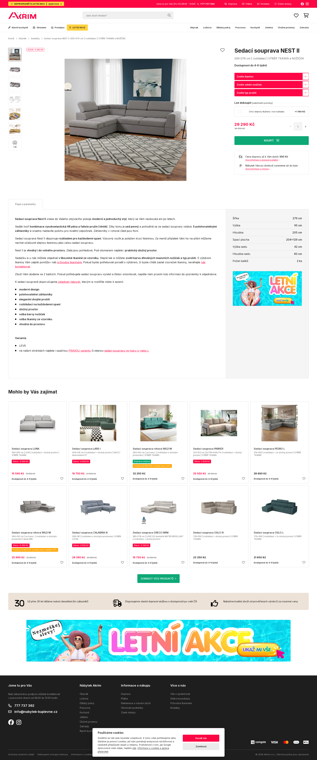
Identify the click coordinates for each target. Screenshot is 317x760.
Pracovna (240, 27)
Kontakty (265, 3)
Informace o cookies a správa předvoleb (92, 754)
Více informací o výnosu (257, 169)
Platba (249, 3)
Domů (11, 38)
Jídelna (269, 27)
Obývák (194, 27)
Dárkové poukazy (180, 698)
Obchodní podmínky (132, 707)
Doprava (232, 3)
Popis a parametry (25, 204)
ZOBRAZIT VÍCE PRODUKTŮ (157, 578)
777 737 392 (24, 706)
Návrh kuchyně (20, 27)
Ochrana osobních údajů (21, 754)
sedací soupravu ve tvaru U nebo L (126, 350)
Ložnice (207, 27)
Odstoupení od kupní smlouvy (52, 754)
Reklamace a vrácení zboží (136, 703)
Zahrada (304, 27)
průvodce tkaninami (69, 262)
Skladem (41, 27)
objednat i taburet (68, 281)
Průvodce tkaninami (181, 703)
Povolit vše (201, 738)
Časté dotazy (284, 3)
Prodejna (59, 27)
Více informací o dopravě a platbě (261, 160)
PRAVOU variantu (80, 350)
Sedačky (35, 38)
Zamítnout (201, 746)
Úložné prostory (286, 27)
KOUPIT (269, 140)
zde (134, 748)
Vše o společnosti (180, 693)
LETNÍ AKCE (78, 27)
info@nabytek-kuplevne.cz (35, 712)
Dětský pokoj (223, 27)
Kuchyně (255, 27)
